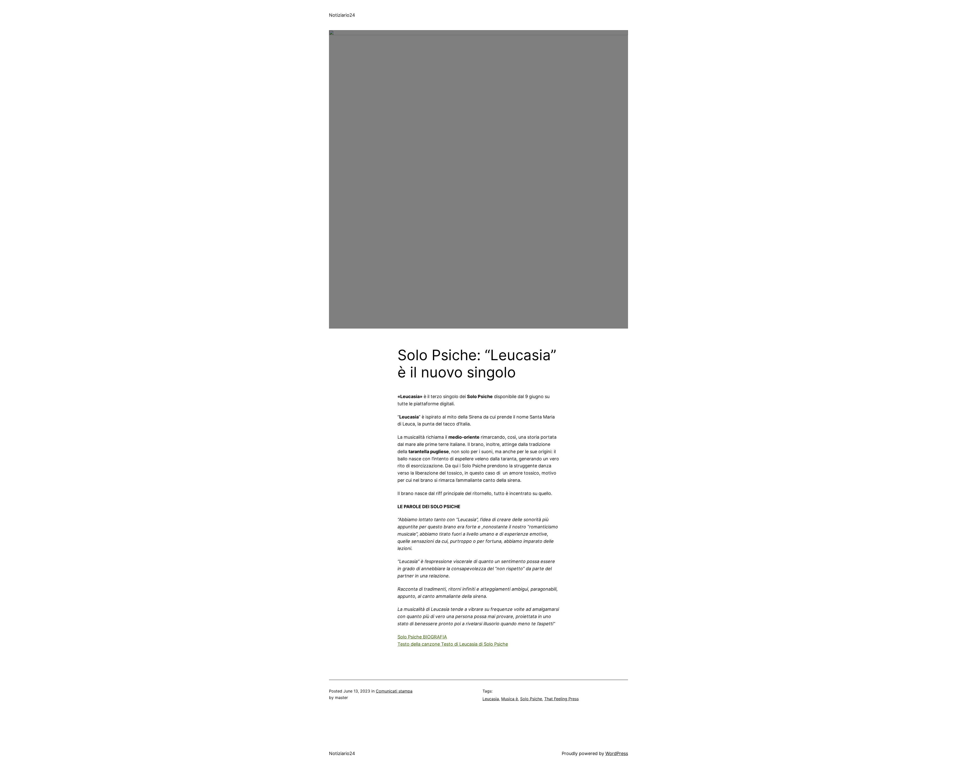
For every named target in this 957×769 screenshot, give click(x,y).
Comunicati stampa (394, 691)
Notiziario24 (342, 15)
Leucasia (490, 698)
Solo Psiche (531, 698)
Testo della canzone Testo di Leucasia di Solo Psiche (453, 644)
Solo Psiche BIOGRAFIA (422, 636)
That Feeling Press (561, 698)
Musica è (509, 698)
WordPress (616, 753)
